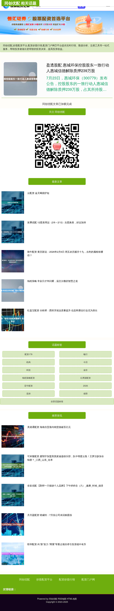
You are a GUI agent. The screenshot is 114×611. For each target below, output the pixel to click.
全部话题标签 (57, 401)
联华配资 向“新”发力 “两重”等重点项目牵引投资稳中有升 (56, 544)
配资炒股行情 (67, 579)
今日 (85, 362)
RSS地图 (62, 598)
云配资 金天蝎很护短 (38, 193)
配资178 (28, 354)
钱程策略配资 (28, 377)
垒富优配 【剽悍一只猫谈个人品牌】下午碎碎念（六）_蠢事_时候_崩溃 (65, 485)
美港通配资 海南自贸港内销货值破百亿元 (49, 427)
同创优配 (24, 579)
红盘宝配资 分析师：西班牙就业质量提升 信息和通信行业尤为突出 (62, 310)
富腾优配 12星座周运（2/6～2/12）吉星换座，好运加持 (56, 222)
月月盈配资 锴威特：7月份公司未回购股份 (49, 515)
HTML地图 (72, 598)
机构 (28, 362)
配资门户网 (88, 579)
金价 (85, 369)
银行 (85, 354)
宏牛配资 (28, 385)
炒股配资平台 (44, 579)
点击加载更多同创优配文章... (57, 104)
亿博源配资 (85, 377)
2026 (85, 385)
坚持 (28, 393)
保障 (85, 393)
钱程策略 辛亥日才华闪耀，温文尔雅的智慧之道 (52, 281)
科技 (28, 369)
